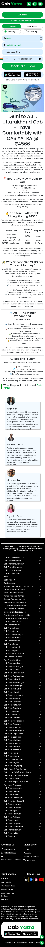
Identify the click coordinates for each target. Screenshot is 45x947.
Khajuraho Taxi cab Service (16, 605)
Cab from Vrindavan (13, 663)
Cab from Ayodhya (12, 708)
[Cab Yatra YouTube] (41, 879)
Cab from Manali (11, 692)
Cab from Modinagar (13, 685)
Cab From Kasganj (12, 711)
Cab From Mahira (12, 573)
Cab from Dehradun (13, 807)
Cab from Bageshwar (13, 733)
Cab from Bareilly (12, 820)
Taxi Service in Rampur (14, 608)
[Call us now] (42, 937)
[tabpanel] (22, 49)
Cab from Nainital (12, 679)
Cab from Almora (12, 746)
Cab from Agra (10, 810)
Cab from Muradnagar (14, 682)
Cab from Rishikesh (12, 817)
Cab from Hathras (12, 698)
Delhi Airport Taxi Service (15, 769)
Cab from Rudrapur (12, 724)
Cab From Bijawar (12, 640)
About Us (27, 853)
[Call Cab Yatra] (29, 4)
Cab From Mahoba (12, 560)
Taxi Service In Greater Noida (17, 615)
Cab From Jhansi (11, 628)
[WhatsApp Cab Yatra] (34, 4)
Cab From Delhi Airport (14, 557)
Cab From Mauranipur (14, 564)
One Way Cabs (7, 889)
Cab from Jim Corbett (14, 801)
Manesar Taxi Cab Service (15, 589)
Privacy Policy (29, 860)
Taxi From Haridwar (12, 660)
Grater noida (9, 583)
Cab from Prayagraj (13, 765)
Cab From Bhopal (12, 647)
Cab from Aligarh (11, 762)
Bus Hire (4, 899)
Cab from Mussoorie (13, 788)
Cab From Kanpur (12, 714)
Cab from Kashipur (12, 749)
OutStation (22, 15)
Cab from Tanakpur (13, 743)
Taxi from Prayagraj (12, 785)
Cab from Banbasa (12, 737)
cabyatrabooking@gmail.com (13, 859)
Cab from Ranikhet (12, 727)
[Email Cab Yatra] (40, 4)
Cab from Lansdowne (13, 695)
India (6, 576)
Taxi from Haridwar (12, 814)
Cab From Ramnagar (13, 634)
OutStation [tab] (12, 26)
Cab (11, 4)
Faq (25, 864)
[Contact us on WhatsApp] (42, 943)
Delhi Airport (9, 580)
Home (26, 849)
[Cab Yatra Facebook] (31, 879)
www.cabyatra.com (28, 369)
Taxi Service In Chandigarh (16, 618)
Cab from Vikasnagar (13, 666)
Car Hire (4, 878)
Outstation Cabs (8, 886)
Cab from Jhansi (11, 778)
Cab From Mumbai (12, 621)
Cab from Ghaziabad (13, 826)
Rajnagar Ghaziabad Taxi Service (18, 586)
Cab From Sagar (11, 644)
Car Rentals (6, 882)
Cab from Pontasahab (14, 676)
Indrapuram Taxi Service (15, 612)
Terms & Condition (31, 856)
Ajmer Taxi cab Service (14, 596)
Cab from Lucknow (12, 701)
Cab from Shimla (11, 669)
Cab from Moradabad (14, 721)
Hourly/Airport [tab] (32, 26)
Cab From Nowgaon (13, 567)
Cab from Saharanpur (14, 673)
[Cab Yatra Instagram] (36, 879)
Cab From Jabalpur (12, 570)
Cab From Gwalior (12, 624)
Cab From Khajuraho (13, 656)
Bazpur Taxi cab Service (14, 599)
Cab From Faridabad (13, 759)
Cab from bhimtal (12, 791)
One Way (11, 32)
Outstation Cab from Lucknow (17, 772)
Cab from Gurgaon (12, 823)
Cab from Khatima (12, 740)
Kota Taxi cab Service (13, 592)
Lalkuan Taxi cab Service (15, 602)
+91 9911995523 (10, 849)
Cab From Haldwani (12, 830)
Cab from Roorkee (12, 717)
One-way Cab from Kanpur (16, 775)
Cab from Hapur (11, 753)
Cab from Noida (11, 833)
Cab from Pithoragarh (14, 730)
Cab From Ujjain (11, 650)
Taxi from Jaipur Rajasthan (16, 781)
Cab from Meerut (12, 756)
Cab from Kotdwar (12, 705)
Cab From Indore (11, 631)
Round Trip (33, 32)
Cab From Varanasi (12, 637)
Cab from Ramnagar (13, 797)
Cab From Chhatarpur (14, 653)
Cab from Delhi (10, 836)
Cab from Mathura (12, 689)
